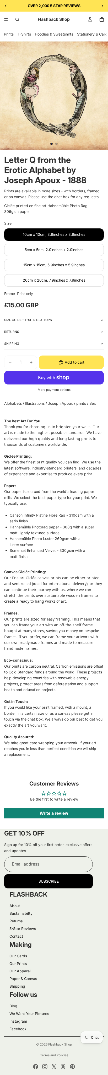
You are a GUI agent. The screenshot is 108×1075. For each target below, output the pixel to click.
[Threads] (63, 1066)
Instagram (18, 1021)
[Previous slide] (6, 6)
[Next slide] (102, 6)
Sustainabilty (21, 913)
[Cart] (101, 19)
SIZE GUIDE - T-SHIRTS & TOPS (28, 320)
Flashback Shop (60, 1044)
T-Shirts (24, 34)
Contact (16, 936)
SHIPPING (11, 344)
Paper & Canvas (23, 978)
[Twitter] (54, 1066)
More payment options (54, 390)
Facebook (17, 1029)
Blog (13, 1006)
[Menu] (6, 19)
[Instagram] (45, 1066)
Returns (16, 921)
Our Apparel (20, 971)
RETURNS (11, 332)
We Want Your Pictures (29, 1013)
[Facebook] (36, 1066)
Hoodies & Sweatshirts (54, 34)
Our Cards (18, 956)
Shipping (17, 986)
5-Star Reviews (22, 928)
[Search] (17, 19)
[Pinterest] (72, 1066)
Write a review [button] (54, 813)
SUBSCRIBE (49, 881)
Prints (9, 34)
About (14, 905)
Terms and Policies (54, 1055)
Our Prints (18, 963)
